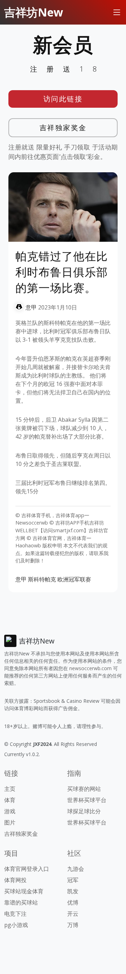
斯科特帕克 (42, 579)
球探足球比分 (84, 811)
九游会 (75, 869)
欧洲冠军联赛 (74, 579)
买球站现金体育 (23, 891)
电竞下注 (15, 914)
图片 (9, 822)
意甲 (31, 307)
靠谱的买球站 (21, 902)
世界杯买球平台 (86, 800)
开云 (72, 914)
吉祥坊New (33, 12)
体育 (9, 800)
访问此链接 (63, 99)
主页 (9, 789)
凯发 (72, 891)
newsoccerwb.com (90, 668)
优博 (72, 902)
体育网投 (15, 880)
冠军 (72, 880)
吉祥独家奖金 (63, 127)
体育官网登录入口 (26, 869)
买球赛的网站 (84, 789)
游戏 (9, 811)
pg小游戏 (16, 925)
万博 (72, 925)
